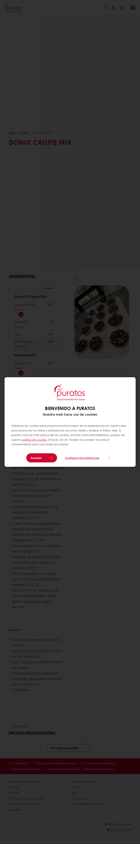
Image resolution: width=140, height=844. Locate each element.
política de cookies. (34, 440)
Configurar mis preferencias (82, 458)
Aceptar (36, 458)
